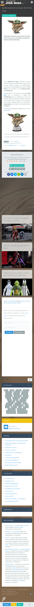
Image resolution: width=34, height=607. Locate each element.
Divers (12, 390)
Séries (7, 407)
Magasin (15, 399)
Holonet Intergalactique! (12, 483)
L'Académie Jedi (9, 481)
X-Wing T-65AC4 (9, 564)
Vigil (21, 580)
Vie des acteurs (22, 413)
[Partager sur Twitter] (15, 174)
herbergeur (8, 455)
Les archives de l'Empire (11, 501)
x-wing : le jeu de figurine (11, 460)
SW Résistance (21, 409)
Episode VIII (9, 396)
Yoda (5, 95)
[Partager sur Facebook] (8, 174)
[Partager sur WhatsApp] (18, 174)
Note (19, 604)
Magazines (23, 399)
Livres (9, 399)
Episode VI (16, 394)
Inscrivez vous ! (19, 332)
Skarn (23, 301)
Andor (6, 390)
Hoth (6, 545)
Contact (4, 591)
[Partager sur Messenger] (12, 174)
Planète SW (10, 403)
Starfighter (11, 409)
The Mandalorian (22, 411)
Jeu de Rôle (16, 397)
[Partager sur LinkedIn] (22, 174)
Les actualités (11, 301)
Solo (20, 407)
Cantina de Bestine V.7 (11, 493)
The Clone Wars (11, 411)
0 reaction (22, 145)
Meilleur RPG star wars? (11, 465)
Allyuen (7, 537)
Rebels (25, 403)
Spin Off (25, 407)
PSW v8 (4, 589)
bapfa (14, 303)
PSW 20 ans (18, 403)
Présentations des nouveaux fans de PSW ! (16, 440)
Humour (8, 397)
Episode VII (24, 394)
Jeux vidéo (24, 397)
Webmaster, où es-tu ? (11, 447)
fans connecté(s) (14, 427)
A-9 (19, 580)
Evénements (17, 396)
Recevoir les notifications (9, 15)
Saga (26, 405)
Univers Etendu (11, 413)
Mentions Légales (11, 589)
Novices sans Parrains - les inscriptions (15, 498)
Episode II (26, 390)
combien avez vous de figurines (13, 452)
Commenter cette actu (18, 169)
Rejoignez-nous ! (11, 591)
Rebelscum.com (13, 145)
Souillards (8, 531)
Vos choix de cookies (22, 589)
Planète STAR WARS (14, 2)
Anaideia (18, 303)
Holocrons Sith (9, 496)
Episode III (9, 392)
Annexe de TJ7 (9, 491)
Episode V (8, 394)
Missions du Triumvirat (11, 486)
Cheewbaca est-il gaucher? (12, 457)
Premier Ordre (19, 527)
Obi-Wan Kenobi (21, 401)
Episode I (18, 390)
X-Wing (13, 568)
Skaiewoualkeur (8, 303)
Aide (14, 604)
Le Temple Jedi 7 (9, 478)
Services (13, 407)
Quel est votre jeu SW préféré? (13, 462)
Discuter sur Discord (18, 165)
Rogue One (8, 405)
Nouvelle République (18, 569)
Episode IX (25, 392)
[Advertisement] (17, 60)
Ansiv (22, 525)
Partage (6, 604)
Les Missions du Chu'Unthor (12, 488)
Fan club (25, 396)
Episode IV (17, 392)
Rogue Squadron (18, 405)
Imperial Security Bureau (12, 549)
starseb (27, 301)
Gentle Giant (7, 110)
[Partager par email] (25, 174)
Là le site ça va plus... (10, 450)
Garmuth (26, 525)
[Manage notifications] (30, 594)
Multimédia (11, 401)
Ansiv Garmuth (9, 525)
